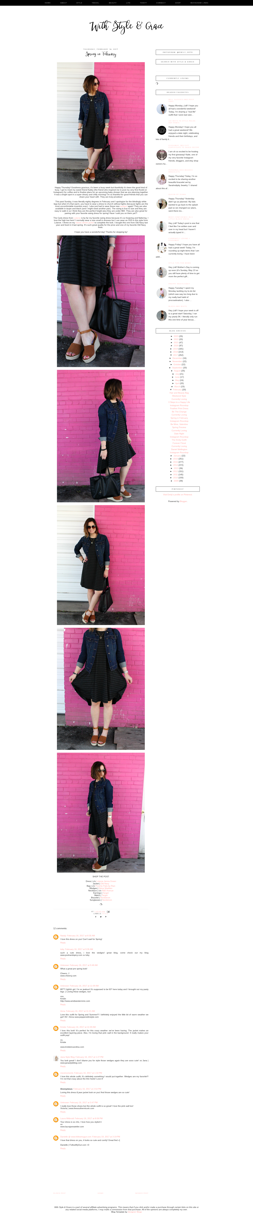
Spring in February (179, 418)
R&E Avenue (107, 890)
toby (62, 949)
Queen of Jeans (177, 194)
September (177, 367)
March (177, 386)
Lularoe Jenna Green (106, 881)
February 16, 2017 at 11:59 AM (81, 1027)
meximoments (66, 1073)
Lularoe (77, 218)
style (79, 3)
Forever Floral (179, 443)
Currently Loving (179, 399)
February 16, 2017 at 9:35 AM (79, 949)
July (177, 374)
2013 (176, 468)
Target (106, 893)
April (177, 383)
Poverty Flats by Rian (105, 886)
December (177, 358)
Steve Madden (105, 888)
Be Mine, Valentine (179, 424)
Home (101, 1193)
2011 (175, 474)
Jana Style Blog (67, 1057)
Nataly (63, 935)
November (177, 361)
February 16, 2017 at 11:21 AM (80, 1011)
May (177, 380)
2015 (175, 462)
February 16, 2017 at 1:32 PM (88, 1073)
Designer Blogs (135, 1212)
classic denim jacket (85, 222)
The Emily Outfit (179, 440)
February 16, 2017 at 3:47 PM (84, 1102)
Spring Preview (179, 427)
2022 (176, 339)
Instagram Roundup (179, 405)
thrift (143, 3)
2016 (175, 459)
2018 (175, 352)
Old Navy (105, 883)
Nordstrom (105, 897)
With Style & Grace (126, 27)
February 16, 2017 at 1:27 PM (89, 1057)
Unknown (64, 965)
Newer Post (141, 1193)
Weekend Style (179, 396)
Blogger (183, 501)
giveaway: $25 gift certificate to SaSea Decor (184, 146)
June (177, 377)
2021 (176, 342)
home (48, 3)
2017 (175, 355)
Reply (63, 942)
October (177, 364)
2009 (176, 481)
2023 (176, 336)
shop (178, 3)
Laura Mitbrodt (67, 1118)
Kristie (63, 1027)
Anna (62, 1011)
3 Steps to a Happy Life (179, 402)
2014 (175, 465)
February (177, 389)
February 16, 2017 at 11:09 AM (84, 986)
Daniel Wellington (179, 449)
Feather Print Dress (179, 408)
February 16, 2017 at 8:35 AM (81, 935)
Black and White (178, 306)
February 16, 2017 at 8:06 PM (89, 1118)
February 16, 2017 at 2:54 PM (87, 1089)
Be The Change (179, 411)
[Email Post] (108, 911)
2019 (175, 349)
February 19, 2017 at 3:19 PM (106, 1136)
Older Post (59, 1193)
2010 (175, 477)
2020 (176, 345)
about (63, 3)
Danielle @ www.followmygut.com (75, 1136)
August (177, 371)
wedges (123, 206)
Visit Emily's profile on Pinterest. (178, 494)
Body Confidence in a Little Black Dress (181, 218)
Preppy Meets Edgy (179, 284)
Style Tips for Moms (180, 263)
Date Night (179, 433)
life (128, 3)
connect (161, 3)
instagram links (199, 3)
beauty (113, 3)
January (177, 455)
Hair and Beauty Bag (179, 393)
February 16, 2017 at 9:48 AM (84, 965)
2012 (175, 471)
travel (95, 3)
